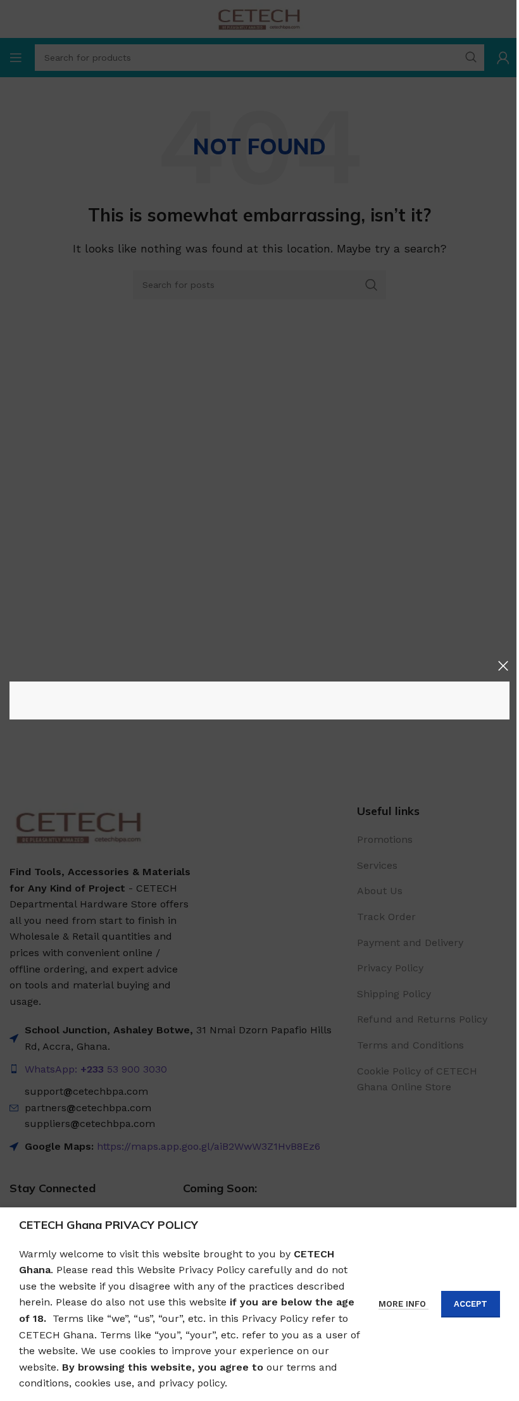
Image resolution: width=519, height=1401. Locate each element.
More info (403, 1304)
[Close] (503, 666)
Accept (470, 1304)
